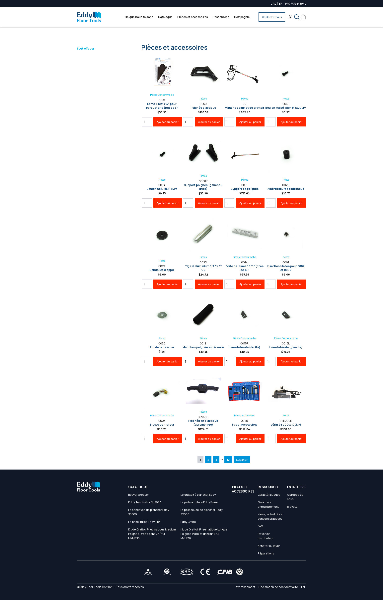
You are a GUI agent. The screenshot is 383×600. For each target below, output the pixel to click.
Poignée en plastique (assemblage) (203, 422)
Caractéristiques (269, 495)
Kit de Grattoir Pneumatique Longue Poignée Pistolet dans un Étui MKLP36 (204, 533)
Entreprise (296, 487)
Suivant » (242, 460)
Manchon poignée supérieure (203, 347)
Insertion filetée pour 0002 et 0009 (286, 268)
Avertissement (245, 587)
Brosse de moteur (162, 424)
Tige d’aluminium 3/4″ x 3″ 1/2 (203, 268)
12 (228, 460)
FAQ (260, 526)
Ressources (221, 17)
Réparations (266, 553)
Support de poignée (245, 189)
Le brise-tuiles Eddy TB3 (144, 522)
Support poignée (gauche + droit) (203, 187)
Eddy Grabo (188, 522)
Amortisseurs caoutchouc (286, 189)
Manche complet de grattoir (244, 107)
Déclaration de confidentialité (278, 587)
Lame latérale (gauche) (286, 347)
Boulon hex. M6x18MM (162, 189)
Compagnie (242, 17)
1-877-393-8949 (295, 3)
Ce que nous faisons (139, 17)
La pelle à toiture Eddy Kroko (199, 502)
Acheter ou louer (269, 546)
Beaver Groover (138, 495)
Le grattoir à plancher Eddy (198, 495)
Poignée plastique (203, 107)
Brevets (292, 506)
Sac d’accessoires (244, 424)
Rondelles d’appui (162, 270)
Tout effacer (85, 48)
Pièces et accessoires (192, 17)
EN (280, 3)
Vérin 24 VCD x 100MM (286, 424)
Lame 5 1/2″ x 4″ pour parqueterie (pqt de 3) (162, 105)
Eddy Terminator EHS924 (144, 502)
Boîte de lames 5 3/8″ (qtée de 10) (244, 268)
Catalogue (165, 17)
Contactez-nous (272, 17)
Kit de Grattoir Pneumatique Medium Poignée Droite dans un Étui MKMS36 (152, 533)
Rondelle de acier (162, 347)
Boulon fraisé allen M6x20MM (285, 107)
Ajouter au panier (168, 121)
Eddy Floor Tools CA (92, 587)
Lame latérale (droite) (244, 347)
